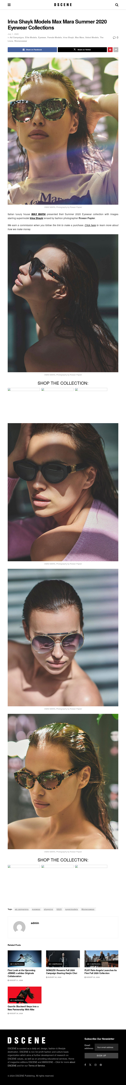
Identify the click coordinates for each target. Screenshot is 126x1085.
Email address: (89, 1047)
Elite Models (31, 37)
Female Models (54, 37)
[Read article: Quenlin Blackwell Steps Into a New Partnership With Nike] (24, 995)
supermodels (71, 909)
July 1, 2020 (13, 34)
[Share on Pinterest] (110, 49)
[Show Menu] (9, 4)
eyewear (36, 909)
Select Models (92, 37)
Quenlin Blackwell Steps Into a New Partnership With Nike (23, 1008)
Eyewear (42, 37)
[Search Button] (116, 4)
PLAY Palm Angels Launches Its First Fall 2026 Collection (101, 972)
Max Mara (79, 37)
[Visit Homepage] (63, 5)
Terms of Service (36, 1065)
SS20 (59, 909)
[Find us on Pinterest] (101, 1064)
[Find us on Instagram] (95, 1064)
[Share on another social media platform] (115, 49)
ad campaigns (22, 909)
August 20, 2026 (54, 977)
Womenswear (20, 40)
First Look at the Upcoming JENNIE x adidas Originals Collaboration (21, 973)
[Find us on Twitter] (90, 1064)
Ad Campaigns (17, 37)
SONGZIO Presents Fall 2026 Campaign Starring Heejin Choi (61, 972)
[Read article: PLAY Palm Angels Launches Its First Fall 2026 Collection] (101, 958)
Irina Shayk (68, 37)
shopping (48, 909)
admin (35, 923)
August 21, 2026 (16, 980)
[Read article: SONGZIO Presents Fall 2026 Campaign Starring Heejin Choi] (63, 958)
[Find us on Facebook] (85, 1064)
